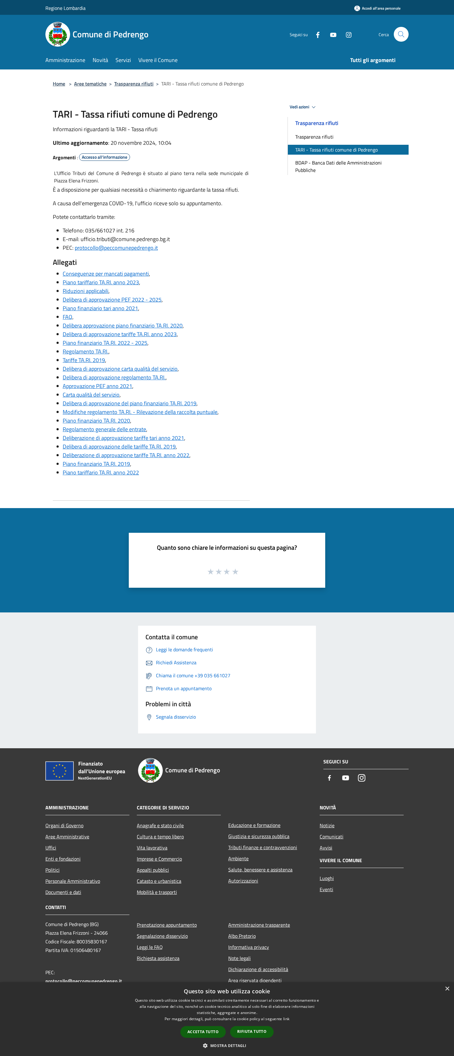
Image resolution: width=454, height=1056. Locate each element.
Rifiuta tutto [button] (252, 1031)
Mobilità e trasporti (157, 892)
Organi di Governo (64, 825)
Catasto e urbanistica (159, 881)
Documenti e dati (63, 892)
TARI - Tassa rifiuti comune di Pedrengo (336, 149)
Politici (52, 870)
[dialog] (227, 1019)
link (286, 1018)
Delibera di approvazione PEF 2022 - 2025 (112, 299)
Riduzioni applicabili (85, 291)
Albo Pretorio (242, 936)
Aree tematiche (90, 83)
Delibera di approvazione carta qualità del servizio (120, 369)
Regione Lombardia (65, 8)
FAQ (67, 317)
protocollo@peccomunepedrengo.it (116, 248)
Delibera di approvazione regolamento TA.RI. (114, 377)
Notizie (327, 825)
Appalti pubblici (153, 870)
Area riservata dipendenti (255, 980)
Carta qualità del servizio (91, 394)
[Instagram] (346, 34)
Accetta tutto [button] (203, 1031)
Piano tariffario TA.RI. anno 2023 (101, 282)
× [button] (447, 989)
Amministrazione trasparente (259, 925)
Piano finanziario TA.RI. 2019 (96, 464)
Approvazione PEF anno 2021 (97, 386)
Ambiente (238, 858)
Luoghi (327, 878)
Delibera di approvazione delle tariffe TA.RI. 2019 (119, 446)
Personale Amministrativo (72, 881)
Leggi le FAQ (150, 947)
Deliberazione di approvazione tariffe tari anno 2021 (123, 438)
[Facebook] (315, 34)
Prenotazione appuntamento (167, 925)
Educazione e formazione (254, 825)
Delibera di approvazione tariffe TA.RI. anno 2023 (120, 334)
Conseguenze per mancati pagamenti (106, 273)
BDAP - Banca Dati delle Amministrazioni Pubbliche (338, 166)
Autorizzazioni (243, 880)
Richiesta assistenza (158, 958)
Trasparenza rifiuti (133, 83)
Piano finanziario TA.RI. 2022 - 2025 (105, 343)
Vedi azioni (300, 106)
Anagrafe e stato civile (160, 825)
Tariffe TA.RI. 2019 (84, 360)
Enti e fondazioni (63, 858)
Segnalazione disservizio (162, 936)
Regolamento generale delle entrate (104, 429)
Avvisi (326, 847)
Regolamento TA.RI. (85, 351)
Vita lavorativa (152, 847)
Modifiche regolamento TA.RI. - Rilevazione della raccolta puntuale (140, 412)
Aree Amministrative (67, 836)
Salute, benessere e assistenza (260, 869)
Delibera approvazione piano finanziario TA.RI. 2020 (123, 325)
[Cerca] (401, 34)
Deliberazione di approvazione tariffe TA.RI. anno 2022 (126, 455)
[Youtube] (331, 34)
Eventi (326, 889)
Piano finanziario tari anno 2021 (100, 308)
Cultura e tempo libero (160, 836)
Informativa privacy (248, 947)
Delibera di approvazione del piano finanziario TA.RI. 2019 (129, 403)
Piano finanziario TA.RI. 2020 (96, 420)
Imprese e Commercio (159, 858)
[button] (227, 1045)
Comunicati (331, 836)
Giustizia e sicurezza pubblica (258, 836)
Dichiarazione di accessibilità (258, 969)
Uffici (50, 847)
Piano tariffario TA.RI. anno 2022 (101, 472)
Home (59, 83)
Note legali (239, 958)
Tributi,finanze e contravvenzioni (262, 847)
